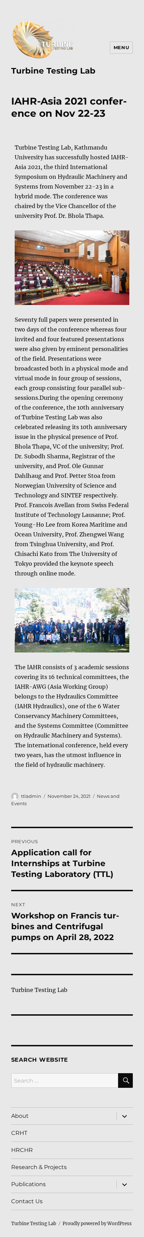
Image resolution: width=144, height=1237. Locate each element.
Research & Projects (39, 1167)
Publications (28, 1184)
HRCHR (22, 1150)
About (20, 1116)
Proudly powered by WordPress (97, 1224)
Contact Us (27, 1201)
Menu (121, 47)
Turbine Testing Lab (53, 71)
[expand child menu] (124, 1116)
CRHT (19, 1133)
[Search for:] (64, 1080)
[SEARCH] (125, 1080)
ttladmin (31, 796)
